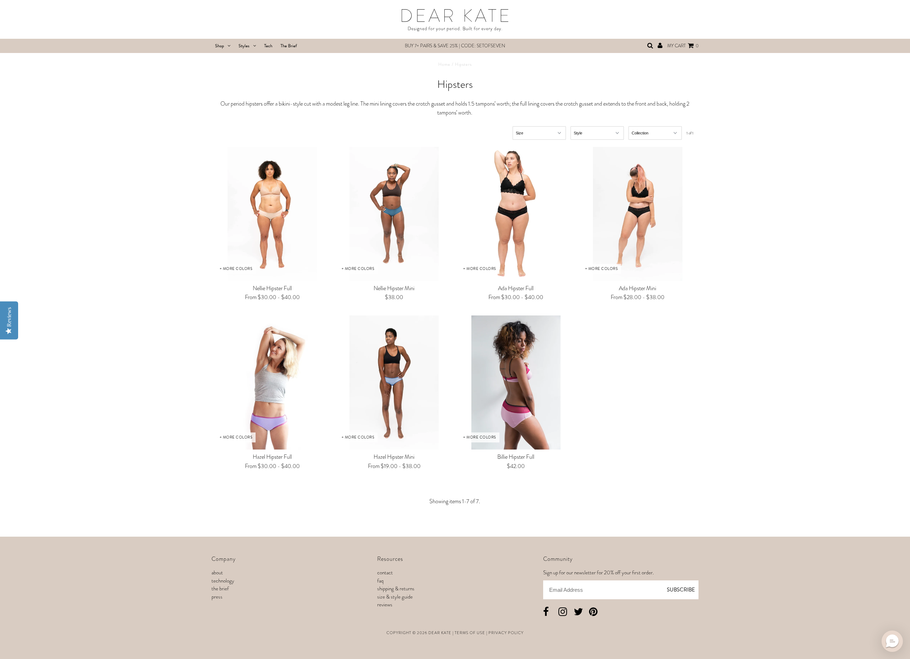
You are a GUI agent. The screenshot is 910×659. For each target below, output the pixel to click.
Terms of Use (470, 633)
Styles (244, 45)
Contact (385, 572)
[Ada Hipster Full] (516, 214)
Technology (223, 581)
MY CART (682, 45)
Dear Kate (439, 633)
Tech (268, 45)
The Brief (288, 45)
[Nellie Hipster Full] (272, 214)
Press (217, 597)
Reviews (384, 604)
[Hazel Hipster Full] (272, 382)
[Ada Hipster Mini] (638, 214)
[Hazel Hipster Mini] (394, 382)
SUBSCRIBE (681, 590)
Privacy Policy (506, 633)
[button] (892, 641)
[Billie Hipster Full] (516, 382)
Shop (219, 45)
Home (444, 64)
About (217, 572)
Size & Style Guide (395, 597)
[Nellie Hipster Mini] (394, 214)
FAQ (380, 581)
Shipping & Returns (395, 588)
